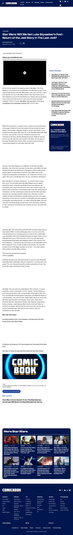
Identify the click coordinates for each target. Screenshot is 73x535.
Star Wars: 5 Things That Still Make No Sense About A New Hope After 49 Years (60, 76)
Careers (38, 527)
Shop (27, 523)
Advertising (24, 527)
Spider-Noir (28, 503)
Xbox (38, 507)
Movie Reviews (17, 501)
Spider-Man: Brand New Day (18, 506)
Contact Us (15, 527)
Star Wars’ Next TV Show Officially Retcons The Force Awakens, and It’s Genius (44, 450)
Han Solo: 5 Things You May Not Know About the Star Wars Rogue (22, 351)
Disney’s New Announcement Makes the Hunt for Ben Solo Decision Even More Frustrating (61, 103)
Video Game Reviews (40, 502)
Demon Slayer (52, 503)
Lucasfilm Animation (7, 385)
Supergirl (16, 503)
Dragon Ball (51, 501)
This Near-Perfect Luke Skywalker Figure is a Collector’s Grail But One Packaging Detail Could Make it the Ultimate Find (60, 86)
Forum (22, 4)
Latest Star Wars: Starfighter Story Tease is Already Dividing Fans (60, 471)
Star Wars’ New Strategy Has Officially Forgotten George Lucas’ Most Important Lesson (61, 113)
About (31, 527)
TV (32, 2)
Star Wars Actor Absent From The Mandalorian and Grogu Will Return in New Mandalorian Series (22, 401)
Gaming (37, 2)
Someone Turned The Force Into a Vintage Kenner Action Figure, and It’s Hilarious (60, 95)
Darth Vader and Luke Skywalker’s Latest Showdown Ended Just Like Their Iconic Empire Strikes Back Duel (11, 473)
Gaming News (40, 499)
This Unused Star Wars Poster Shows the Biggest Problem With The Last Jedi (28, 450)
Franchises (64, 497)
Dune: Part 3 (17, 511)
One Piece (51, 512)
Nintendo (39, 505)
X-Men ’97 (28, 505)
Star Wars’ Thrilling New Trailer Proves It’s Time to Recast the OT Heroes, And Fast (61, 450)
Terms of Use (59, 147)
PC (38, 511)
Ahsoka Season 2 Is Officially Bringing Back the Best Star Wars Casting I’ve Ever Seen (44, 472)
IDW (3, 510)
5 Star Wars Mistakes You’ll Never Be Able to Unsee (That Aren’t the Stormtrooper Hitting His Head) (11, 451)
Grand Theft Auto (64, 510)
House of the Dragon (31, 508)
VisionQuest (28, 514)
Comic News (5, 499)
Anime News (52, 499)
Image (3, 508)
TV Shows (40, 445)
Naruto (50, 508)
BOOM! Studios (6, 512)
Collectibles (49, 2)
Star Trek (62, 505)
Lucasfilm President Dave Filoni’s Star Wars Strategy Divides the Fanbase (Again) (28, 471)
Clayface (16, 509)
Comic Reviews (6, 501)
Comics (22, 2)
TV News (28, 499)
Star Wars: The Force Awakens (19, 385)
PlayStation (40, 509)
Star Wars (5, 31)
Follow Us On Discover (11, 391)
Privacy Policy (60, 148)
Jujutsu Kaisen (52, 505)
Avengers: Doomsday (16, 514)
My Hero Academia (53, 510)
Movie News (17, 499)
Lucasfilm (10, 255)
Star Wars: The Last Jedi (27, 101)
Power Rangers (64, 508)
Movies (28, 2)
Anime (42, 2)
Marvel (4, 503)
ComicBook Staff (8, 42)
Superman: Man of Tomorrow (18, 518)
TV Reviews (28, 501)
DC (3, 505)
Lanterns (28, 510)
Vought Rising (29, 512)
